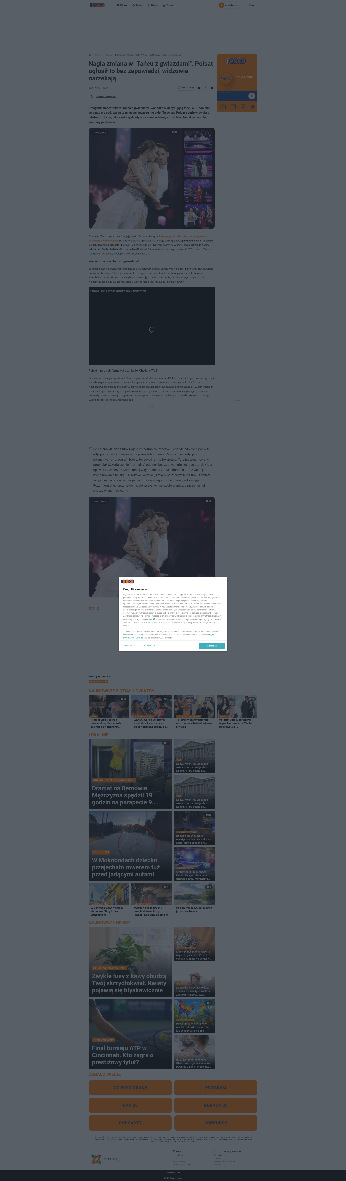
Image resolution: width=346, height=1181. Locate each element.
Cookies (139, 638)
